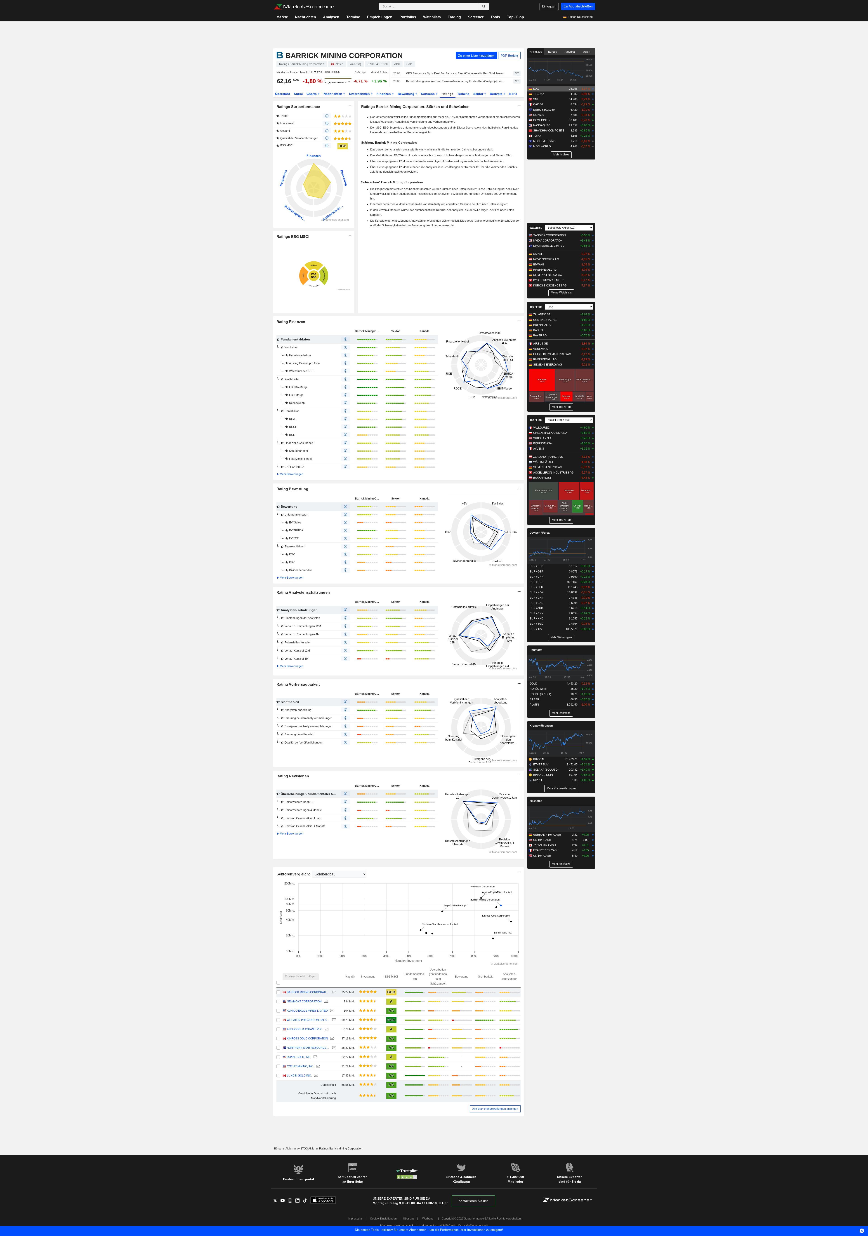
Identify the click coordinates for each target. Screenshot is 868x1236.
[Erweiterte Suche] (484, 6)
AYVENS (538, 448)
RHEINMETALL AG (545, 269)
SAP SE (538, 254)
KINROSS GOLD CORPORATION (307, 1038)
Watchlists (432, 17)
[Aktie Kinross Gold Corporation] (331, 1038)
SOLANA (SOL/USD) (546, 769)
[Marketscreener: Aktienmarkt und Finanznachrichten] (303, 6)
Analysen (331, 17)
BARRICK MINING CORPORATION (308, 992)
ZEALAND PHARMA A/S (548, 456)
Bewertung (406, 94)
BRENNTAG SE (542, 325)
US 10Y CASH (542, 840)
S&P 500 (538, 115)
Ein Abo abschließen (578, 6)
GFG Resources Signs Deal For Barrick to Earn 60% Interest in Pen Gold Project (455, 73)
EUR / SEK (536, 587)
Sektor (478, 94)
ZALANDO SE (541, 314)
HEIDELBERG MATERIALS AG (552, 354)
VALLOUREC (541, 427)
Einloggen (549, 6)
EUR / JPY (536, 629)
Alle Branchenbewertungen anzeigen (495, 1108)
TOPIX (537, 135)
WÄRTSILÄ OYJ (543, 462)
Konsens (428, 94)
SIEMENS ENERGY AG (547, 275)
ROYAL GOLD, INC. (299, 1057)
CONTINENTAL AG (545, 319)
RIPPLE (538, 780)
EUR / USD (536, 566)
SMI (535, 99)
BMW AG (538, 264)
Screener (476, 17)
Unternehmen (360, 94)
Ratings (447, 94)
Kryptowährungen (541, 725)
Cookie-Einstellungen (383, 1218)
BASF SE (539, 330)
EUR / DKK (536, 597)
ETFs (513, 94)
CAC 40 (538, 104)
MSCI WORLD (542, 146)
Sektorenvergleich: (293, 874)
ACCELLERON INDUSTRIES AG (553, 472)
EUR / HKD (536, 618)
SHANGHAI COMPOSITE (548, 130)
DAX (536, 88)
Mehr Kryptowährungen (561, 788)
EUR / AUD (536, 608)
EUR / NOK (536, 592)
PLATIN (534, 704)
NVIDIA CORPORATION (548, 240)
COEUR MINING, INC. (300, 1066)
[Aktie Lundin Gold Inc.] (315, 1075)
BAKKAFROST (542, 477)
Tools (495, 17)
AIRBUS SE (540, 343)
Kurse (298, 94)
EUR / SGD (536, 623)
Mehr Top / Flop (561, 406)
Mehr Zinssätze (561, 863)
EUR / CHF (536, 576)
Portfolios (407, 17)
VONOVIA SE (541, 349)
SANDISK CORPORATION (549, 235)
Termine (353, 17)
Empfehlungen (379, 17)
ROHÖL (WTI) (538, 688)
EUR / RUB (536, 582)
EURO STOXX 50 (544, 109)
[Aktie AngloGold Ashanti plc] (326, 1029)
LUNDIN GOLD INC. (299, 1075)
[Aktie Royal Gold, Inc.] (314, 1057)
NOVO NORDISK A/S (546, 259)
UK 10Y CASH (542, 855)
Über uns (408, 1218)
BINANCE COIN (543, 774)
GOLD (533, 683)
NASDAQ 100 (541, 125)
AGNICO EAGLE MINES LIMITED (307, 1010)
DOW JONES (541, 120)
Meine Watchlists (561, 292)
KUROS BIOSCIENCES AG (549, 285)
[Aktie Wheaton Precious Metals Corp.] (333, 1020)
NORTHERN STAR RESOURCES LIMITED (308, 1047)
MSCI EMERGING (544, 141)
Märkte (282, 17)
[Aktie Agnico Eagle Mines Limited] (331, 1011)
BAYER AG (540, 335)
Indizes (537, 51)
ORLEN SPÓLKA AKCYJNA (550, 432)
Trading (454, 17)
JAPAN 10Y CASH (544, 845)
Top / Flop (515, 17)
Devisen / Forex (540, 532)
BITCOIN (538, 759)
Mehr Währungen (561, 637)
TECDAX (538, 94)
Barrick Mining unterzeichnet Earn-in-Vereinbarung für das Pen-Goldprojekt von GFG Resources (455, 81)
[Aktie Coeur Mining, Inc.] (317, 1066)
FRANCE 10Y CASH (546, 850)
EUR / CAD (536, 603)
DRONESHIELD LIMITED (548, 245)
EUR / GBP (536, 571)
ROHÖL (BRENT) (540, 694)
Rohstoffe (536, 650)
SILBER (534, 699)
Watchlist (536, 227)
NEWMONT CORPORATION (304, 1001)
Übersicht (282, 94)
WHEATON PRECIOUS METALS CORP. (308, 1020)
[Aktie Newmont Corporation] (325, 1001)
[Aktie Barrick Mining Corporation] (333, 992)
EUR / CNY (536, 613)
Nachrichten (305, 17)
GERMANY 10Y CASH (547, 834)
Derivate (496, 94)
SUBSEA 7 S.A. (542, 438)
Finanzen (384, 94)
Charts (312, 94)
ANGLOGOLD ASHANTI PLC (304, 1029)
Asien (586, 51)
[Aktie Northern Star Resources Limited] (333, 1048)
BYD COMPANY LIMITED (548, 280)
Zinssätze (536, 801)
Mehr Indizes (561, 154)
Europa (552, 51)
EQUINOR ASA (542, 443)
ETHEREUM (541, 764)
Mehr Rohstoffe (561, 713)
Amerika (570, 51)
